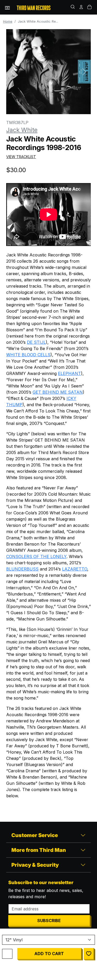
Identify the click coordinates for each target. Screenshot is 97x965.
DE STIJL (36, 342)
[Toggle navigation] (7, 7)
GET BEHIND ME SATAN (58, 392)
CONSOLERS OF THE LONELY (36, 556)
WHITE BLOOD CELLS (28, 354)
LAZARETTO (74, 569)
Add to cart (49, 953)
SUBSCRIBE (49, 920)
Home (7, 21)
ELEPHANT (69, 373)
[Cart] (90, 7)
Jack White (22, 130)
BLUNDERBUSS (22, 569)
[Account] (81, 7)
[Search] (73, 7)
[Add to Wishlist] (89, 953)
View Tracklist (21, 156)
